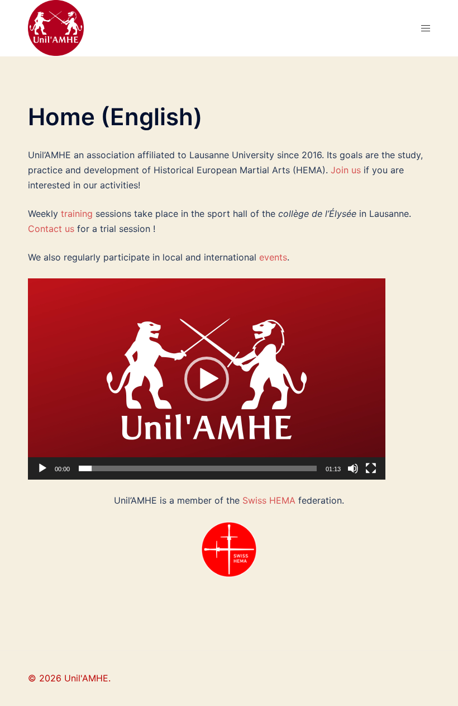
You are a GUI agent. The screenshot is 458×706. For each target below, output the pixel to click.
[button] (206, 379)
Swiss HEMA (268, 500)
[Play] (42, 468)
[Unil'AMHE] (56, 26)
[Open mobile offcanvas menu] (425, 28)
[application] (206, 379)
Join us (346, 170)
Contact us (51, 228)
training (77, 213)
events (273, 257)
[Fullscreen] (370, 468)
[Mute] (353, 468)
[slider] (198, 468)
